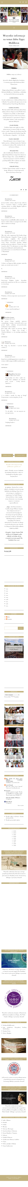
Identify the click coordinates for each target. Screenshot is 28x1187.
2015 (7, 606)
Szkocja (5, 1135)
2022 (7, 591)
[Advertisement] (16, 568)
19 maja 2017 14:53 (10, 293)
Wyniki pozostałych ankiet (13, 820)
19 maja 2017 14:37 (10, 261)
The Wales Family (16, 1177)
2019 (7, 597)
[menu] (2, 2)
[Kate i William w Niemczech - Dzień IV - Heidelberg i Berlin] (14, 726)
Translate (16, 697)
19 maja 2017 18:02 (10, 343)
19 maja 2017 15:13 (10, 319)
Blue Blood (9, 801)
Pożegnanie (9, 799)
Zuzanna (11, 406)
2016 (7, 604)
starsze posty (21, 455)
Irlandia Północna (7, 1137)
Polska (4, 1124)
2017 (7, 601)
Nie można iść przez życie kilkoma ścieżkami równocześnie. (14, 780)
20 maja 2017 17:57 (10, 393)
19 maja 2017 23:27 (10, 357)
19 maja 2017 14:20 (10, 233)
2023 (7, 589)
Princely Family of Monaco (13, 797)
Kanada (5, 1122)
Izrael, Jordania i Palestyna (10, 1131)
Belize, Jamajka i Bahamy (9, 1143)
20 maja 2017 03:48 (14, 375)
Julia (8, 617)
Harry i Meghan (7, 1033)
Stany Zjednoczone (8, 1146)
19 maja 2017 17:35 (14, 306)
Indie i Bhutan (6, 1120)
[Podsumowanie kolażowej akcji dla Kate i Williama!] (14, 767)
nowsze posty (7, 455)
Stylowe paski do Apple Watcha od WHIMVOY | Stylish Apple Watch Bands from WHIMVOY (14, 793)
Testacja (8, 790)
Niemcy (5, 1126)
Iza (10, 305)
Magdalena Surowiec (15, 374)
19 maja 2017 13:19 (10, 217)
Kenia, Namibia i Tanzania (10, 1133)
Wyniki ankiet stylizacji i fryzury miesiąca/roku (15, 817)
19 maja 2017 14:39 (10, 278)
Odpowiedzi (10, 302)
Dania (4, 1141)
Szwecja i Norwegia (8, 1129)
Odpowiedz (4, 211)
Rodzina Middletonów (8, 1025)
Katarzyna (8, 342)
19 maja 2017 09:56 (10, 200)
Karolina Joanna (9, 317)
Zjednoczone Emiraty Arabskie (11, 1139)
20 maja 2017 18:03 (14, 408)
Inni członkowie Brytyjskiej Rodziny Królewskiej (15, 1028)
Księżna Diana (6, 1031)
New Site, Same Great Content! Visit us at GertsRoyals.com (14, 787)
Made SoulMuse (13, 1178)
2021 (7, 593)
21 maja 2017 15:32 (14, 420)
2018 (7, 599)
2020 (7, 595)
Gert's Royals (9, 785)
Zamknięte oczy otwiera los (12, 782)
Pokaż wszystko (21, 805)
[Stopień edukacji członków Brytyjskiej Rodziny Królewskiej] (14, 746)
